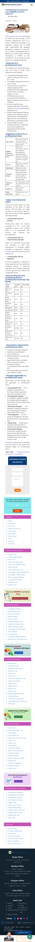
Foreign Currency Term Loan (16, 810)
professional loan (14, 36)
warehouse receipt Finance (16, 699)
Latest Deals (25, 1)
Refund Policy (13, 915)
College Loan (12, 743)
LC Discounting (12, 634)
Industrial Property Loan (15, 621)
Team (7, 1)
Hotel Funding (12, 745)
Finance (10, 521)
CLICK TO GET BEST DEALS (24, 938)
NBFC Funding (12, 828)
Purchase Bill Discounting (15, 838)
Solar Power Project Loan (15, 730)
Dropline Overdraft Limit (15, 668)
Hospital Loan (12, 761)
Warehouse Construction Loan (17, 738)
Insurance (11, 541)
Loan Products (12, 531)
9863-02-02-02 (23, 932)
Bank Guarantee (13, 616)
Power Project (12, 768)
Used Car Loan (12, 585)
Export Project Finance (14, 805)
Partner (10, 905)
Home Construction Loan (15, 569)
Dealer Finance (12, 683)
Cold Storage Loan (13, 735)
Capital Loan (11, 676)
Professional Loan (13, 666)
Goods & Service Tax (14, 528)
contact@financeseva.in (27, 922)
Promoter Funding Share (15, 831)
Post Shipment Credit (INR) (16, 795)
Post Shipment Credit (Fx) (15, 800)
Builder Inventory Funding (15, 626)
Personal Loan (12, 554)
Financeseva (9, 442)
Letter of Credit (12, 619)
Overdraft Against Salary (15, 557)
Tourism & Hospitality (14, 763)
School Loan (11, 740)
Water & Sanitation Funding (16, 758)
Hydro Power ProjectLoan (15, 750)
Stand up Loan (12, 691)
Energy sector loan (13, 755)
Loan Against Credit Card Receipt (17, 701)
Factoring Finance (13, 696)
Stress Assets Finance (14, 843)
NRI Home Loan (13, 567)
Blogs (22, 905)
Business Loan (12, 663)
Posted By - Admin (11, 21)
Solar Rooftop (12, 733)
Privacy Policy (13, 910)
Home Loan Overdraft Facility (16, 564)
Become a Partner (15, 1)
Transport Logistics (13, 753)
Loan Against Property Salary (16, 575)
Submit (18, 490)
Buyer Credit (11, 817)
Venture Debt (12, 833)
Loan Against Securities (15, 580)
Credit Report (12, 533)
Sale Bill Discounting (14, 836)
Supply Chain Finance (14, 681)
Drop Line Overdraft (14, 614)
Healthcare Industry (13, 766)
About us (23, 903)
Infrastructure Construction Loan (17, 639)
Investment (11, 544)
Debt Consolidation (13, 841)
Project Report (12, 536)
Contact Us (24, 908)
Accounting (11, 523)
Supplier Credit (12, 802)
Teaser (10, 538)
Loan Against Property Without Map (18, 572)
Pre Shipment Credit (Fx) (15, 797)
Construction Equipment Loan (16, 678)
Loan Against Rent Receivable (16, 629)
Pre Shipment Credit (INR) (15, 792)
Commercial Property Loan (16, 624)
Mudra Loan (11, 704)
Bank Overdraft (12, 631)
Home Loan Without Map (15, 562)
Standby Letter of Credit (15, 812)
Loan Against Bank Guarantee (16, 637)
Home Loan (11, 559)
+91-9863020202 (9, 922)
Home (10, 903)
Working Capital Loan (14, 611)
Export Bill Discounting (14, 807)
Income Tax (11, 526)
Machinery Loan (12, 671)
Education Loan (12, 582)
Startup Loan (12, 688)
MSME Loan (11, 673)
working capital (18, 108)
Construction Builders (14, 748)
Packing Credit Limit (14, 815)
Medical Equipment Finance (16, 693)
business (8, 251)
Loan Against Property (14, 609)
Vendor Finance (12, 686)
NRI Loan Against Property (16, 577)
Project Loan (12, 728)
